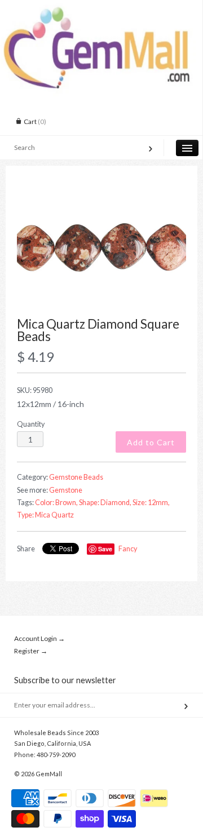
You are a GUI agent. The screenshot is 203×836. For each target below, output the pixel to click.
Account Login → (39, 638)
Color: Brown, (56, 502)
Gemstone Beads (76, 477)
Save (105, 549)
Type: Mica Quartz (45, 515)
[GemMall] (101, 10)
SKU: (34, 390)
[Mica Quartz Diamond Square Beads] (101, 247)
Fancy (127, 549)
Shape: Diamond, (105, 502)
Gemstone (65, 490)
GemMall (49, 773)
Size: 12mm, (151, 502)
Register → (30, 651)
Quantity (31, 424)
